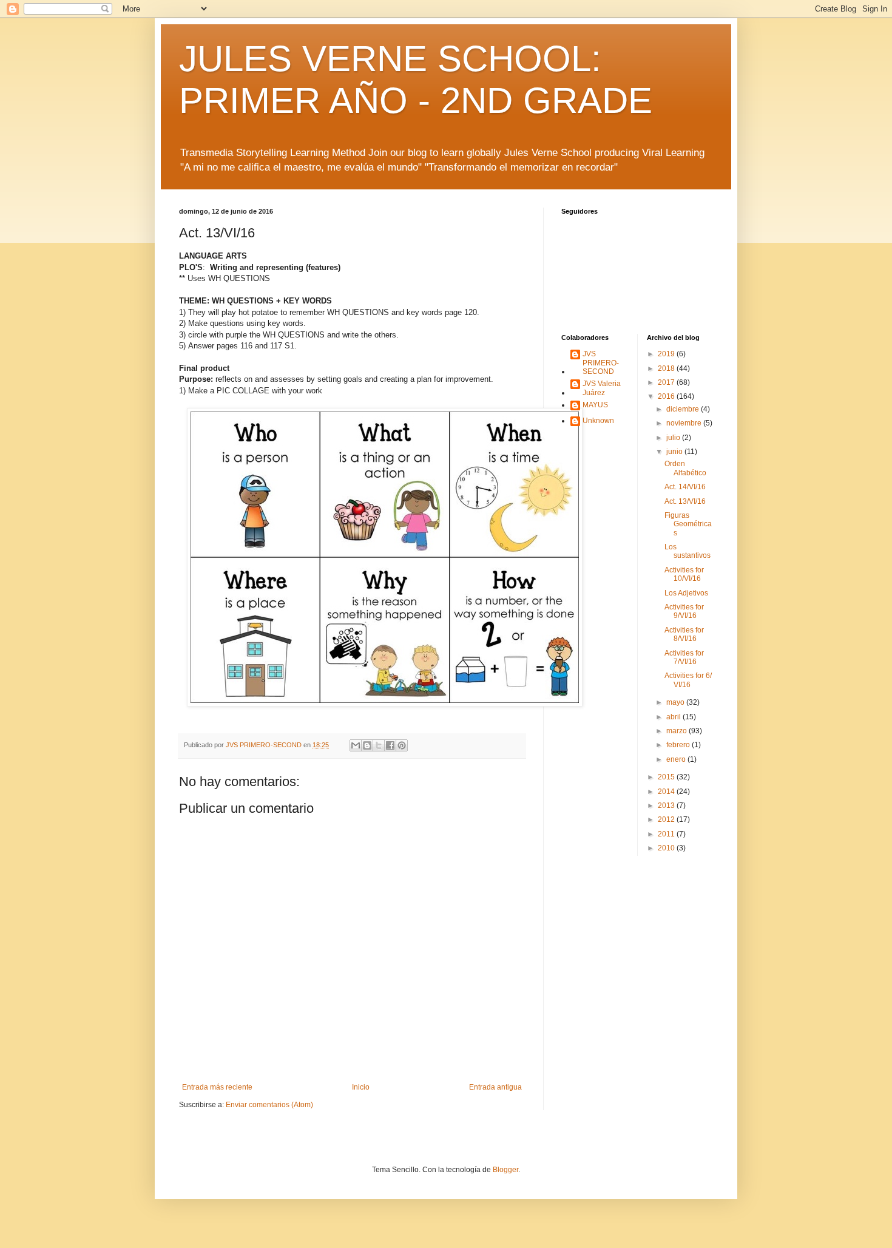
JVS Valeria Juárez (602, 387)
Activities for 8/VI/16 (684, 634)
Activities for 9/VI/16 (684, 611)
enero (677, 759)
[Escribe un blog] (367, 745)
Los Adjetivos (686, 593)
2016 (667, 396)
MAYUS (595, 405)
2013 (667, 805)
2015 (667, 777)
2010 (667, 848)
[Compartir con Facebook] (390, 745)
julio (674, 437)
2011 (667, 834)
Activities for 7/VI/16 (684, 657)
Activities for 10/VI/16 (684, 574)
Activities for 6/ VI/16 (688, 679)
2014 (667, 791)
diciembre (683, 409)
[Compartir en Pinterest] (402, 745)
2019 (667, 354)
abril (674, 717)
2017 (667, 382)
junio (675, 451)
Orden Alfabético (685, 468)
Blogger (505, 1169)
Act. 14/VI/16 (685, 487)
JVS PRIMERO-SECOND (601, 363)
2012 (667, 819)
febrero (679, 745)
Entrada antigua (495, 1087)
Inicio (361, 1087)
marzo (677, 731)
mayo (676, 702)
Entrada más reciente (217, 1087)
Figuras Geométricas (688, 524)
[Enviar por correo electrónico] (356, 745)
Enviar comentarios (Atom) (269, 1104)
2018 (667, 368)
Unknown (598, 420)
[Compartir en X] (379, 745)
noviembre (684, 423)
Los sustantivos (687, 551)
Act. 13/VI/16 (685, 501)
